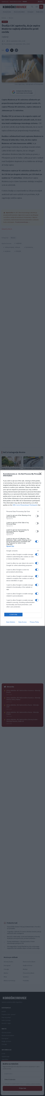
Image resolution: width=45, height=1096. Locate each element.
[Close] (41, 474)
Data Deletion (10, 622)
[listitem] (22, 511)
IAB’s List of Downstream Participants (25, 505)
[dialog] (22, 548)
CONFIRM (13, 614)
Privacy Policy (34, 622)
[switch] (37, 516)
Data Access (22, 622)
